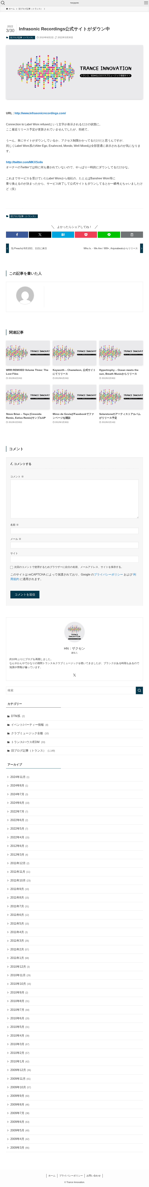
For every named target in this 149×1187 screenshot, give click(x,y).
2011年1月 (19, 957)
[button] (17, 235)
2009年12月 (20, 1070)
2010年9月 (19, 992)
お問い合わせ (93, 1175)
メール (15, 538)
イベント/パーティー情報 (29, 724)
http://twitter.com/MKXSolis (24, 162)
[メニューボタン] (146, 3)
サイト (14, 553)
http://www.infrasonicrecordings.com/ (40, 113)
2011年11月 (20, 871)
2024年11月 (19, 776)
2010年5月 (19, 1026)
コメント (17, 476)
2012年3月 (19, 854)
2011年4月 (19, 932)
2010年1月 (19, 1061)
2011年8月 (19, 897)
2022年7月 (19, 811)
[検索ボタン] (3, 3)
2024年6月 (19, 802)
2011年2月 (19, 949)
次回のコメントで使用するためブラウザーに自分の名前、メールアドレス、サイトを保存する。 (69, 566)
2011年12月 (19, 863)
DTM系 (18, 716)
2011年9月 (19, 889)
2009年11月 (20, 1078)
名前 (14, 524)
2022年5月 (19, 828)
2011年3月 (19, 940)
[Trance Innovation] (74, 3)
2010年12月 (20, 966)
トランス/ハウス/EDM (28, 742)
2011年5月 (19, 923)
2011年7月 (19, 906)
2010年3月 (19, 1044)
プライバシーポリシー (108, 574)
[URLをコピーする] (132, 235)
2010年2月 (19, 1052)
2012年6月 (19, 845)
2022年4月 (19, 837)
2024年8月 (19, 785)
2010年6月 (19, 1018)
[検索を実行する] (139, 690)
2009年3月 (19, 1147)
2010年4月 (19, 1035)
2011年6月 (19, 914)
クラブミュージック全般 (30, 733)
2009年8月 (19, 1104)
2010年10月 (20, 983)
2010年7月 (19, 1009)
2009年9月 (19, 1095)
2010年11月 (20, 975)
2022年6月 (19, 820)
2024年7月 (19, 794)
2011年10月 (20, 880)
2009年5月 (19, 1130)
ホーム (51, 1175)
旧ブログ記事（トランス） (22, 37)
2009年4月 (19, 1138)
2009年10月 (20, 1087)
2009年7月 (19, 1113)
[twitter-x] (74, 675)
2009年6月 (19, 1121)
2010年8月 (19, 1001)
